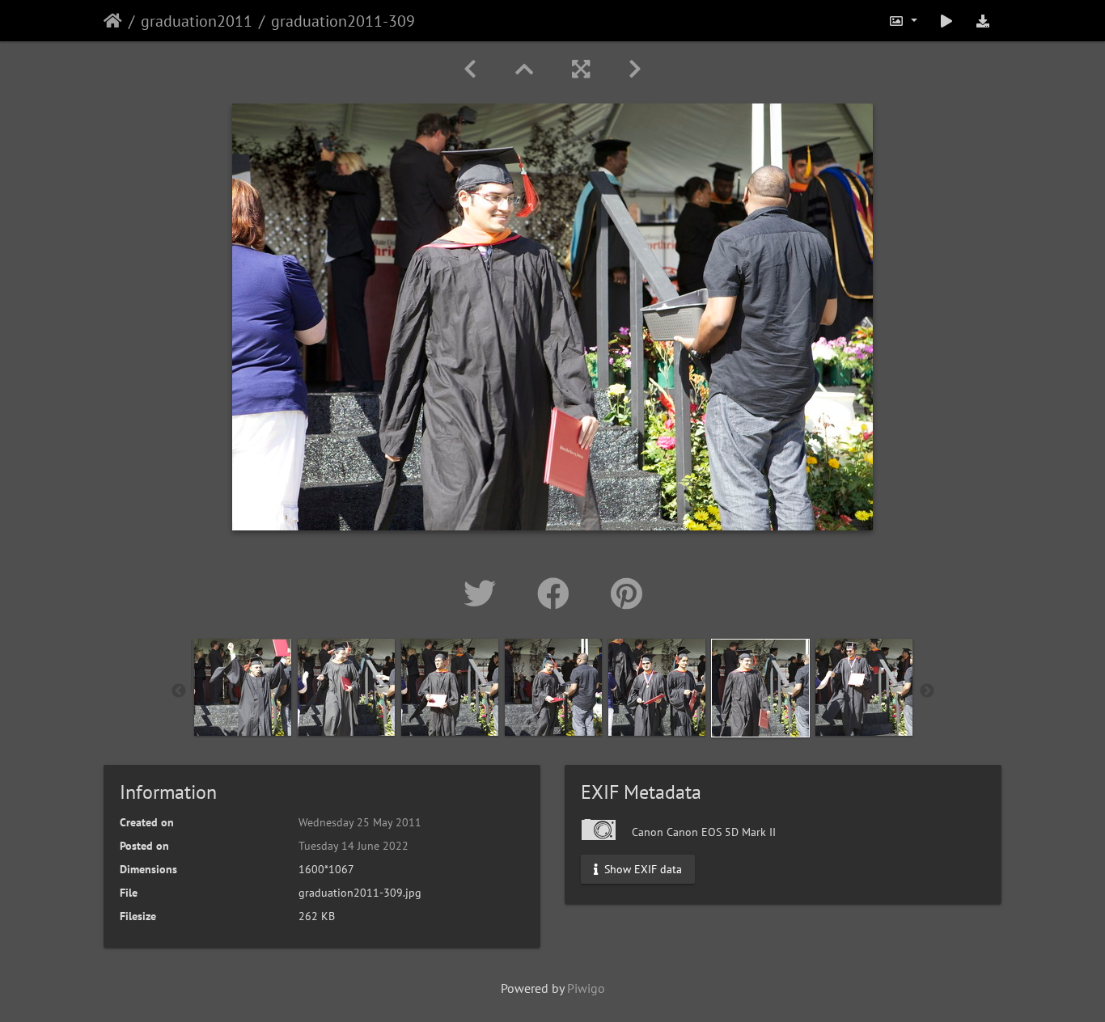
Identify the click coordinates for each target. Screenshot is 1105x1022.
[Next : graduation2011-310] (635, 69)
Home (113, 21)
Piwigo (586, 988)
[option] (242, 687)
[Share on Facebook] (558, 593)
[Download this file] (982, 20)
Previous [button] (179, 691)
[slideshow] (946, 20)
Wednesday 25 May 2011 (359, 822)
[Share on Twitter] (484, 593)
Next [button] (927, 691)
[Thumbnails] (524, 69)
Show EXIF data (641, 869)
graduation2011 (196, 21)
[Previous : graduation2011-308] (470, 69)
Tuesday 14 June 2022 (353, 845)
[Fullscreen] (580, 69)
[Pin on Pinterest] (626, 593)
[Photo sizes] (903, 20)
